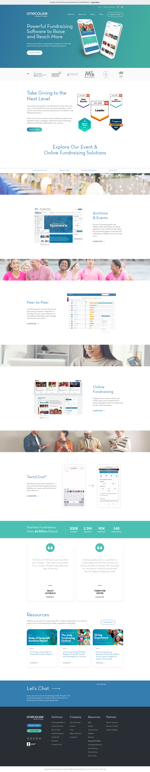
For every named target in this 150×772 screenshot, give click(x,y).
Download (34, 663)
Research (91, 737)
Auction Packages (112, 730)
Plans (101, 14)
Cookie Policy (102, 769)
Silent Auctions (92, 752)
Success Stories (93, 730)
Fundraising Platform (58, 722)
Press (71, 730)
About (92, 14)
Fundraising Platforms (95, 745)
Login (99, 7)
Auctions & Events (40, 170)
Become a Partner (112, 726)
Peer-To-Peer (56, 730)
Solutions (71, 14)
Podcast (90, 726)
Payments (55, 741)
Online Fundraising (89, 170)
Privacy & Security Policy (91, 769)
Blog (89, 722)
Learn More (95, 2)
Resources (82, 14)
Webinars (91, 733)
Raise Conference (76, 733)
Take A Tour (34, 730)
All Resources (108, 622)
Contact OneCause (109, 7)
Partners (111, 717)
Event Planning (93, 748)
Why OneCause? (75, 722)
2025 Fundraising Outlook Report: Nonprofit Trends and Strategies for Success (74, 654)
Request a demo (34, 725)
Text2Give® (113, 170)
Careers (72, 726)
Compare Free (56, 744)
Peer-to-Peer (64, 170)
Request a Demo (115, 14)
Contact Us (73, 737)
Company (75, 717)
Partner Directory (112, 722)
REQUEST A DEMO (34, 52)
